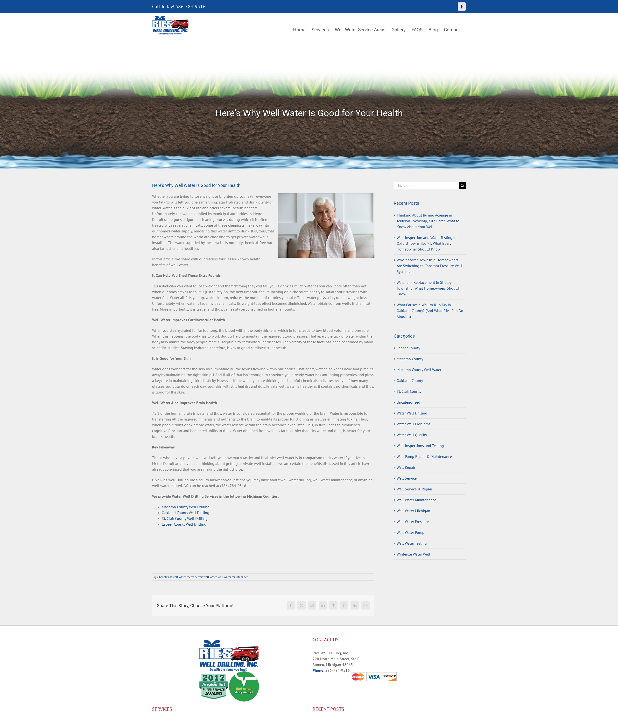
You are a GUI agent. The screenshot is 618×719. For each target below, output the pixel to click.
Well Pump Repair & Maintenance (424, 456)
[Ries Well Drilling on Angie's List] (244, 674)
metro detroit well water (202, 577)
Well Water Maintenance (416, 499)
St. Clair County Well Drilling (185, 518)
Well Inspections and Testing (420, 445)
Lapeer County (408, 348)
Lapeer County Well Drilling (184, 524)
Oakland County (410, 380)
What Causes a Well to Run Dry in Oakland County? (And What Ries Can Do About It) (430, 310)
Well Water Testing (412, 543)
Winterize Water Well (413, 554)
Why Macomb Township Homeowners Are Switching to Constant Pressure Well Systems (429, 266)
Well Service (407, 478)
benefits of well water (172, 577)
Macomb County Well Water (419, 369)
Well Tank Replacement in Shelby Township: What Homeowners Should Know (428, 288)
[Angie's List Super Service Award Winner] (214, 674)
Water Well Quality (412, 434)
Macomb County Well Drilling (186, 506)
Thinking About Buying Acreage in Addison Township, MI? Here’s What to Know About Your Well (428, 221)
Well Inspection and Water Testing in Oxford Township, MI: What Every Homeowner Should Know (426, 243)
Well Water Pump (410, 532)
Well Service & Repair (414, 489)
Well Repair (406, 467)
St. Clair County (409, 391)
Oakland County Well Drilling (185, 512)
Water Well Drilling (412, 413)
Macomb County (410, 358)
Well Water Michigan (413, 510)
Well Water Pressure (413, 521)
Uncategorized (408, 402)
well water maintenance (233, 577)
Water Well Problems (413, 423)
